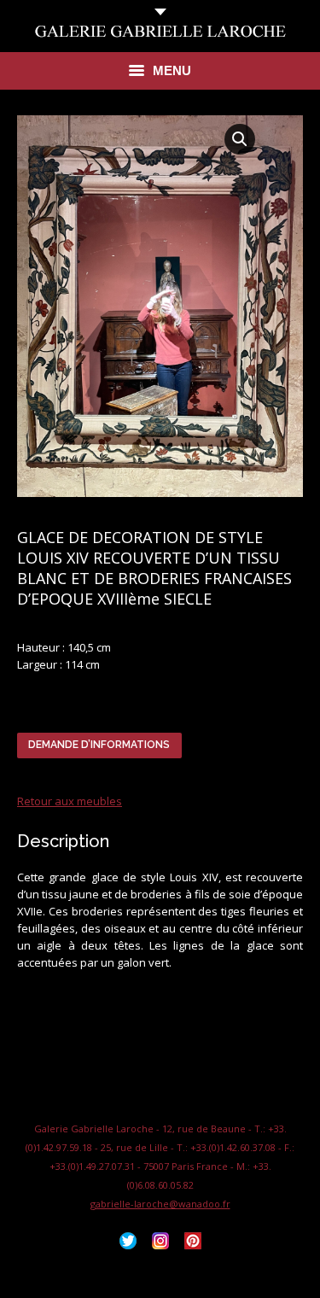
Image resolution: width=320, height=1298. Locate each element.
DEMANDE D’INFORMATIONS (99, 745)
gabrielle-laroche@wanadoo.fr (160, 1203)
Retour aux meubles (69, 801)
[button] (239, 139)
